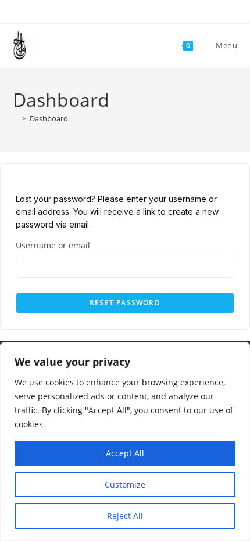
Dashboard (49, 118)
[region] (125, 441)
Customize (125, 484)
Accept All (125, 453)
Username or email (53, 245)
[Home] (16, 118)
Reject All (125, 515)
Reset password (125, 303)
